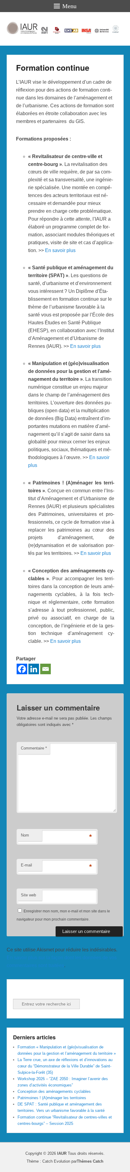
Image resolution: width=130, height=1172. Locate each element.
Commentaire (34, 748)
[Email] (45, 669)
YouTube (45, 991)
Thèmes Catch (90, 1161)
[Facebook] (22, 669)
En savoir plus (60, 250)
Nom (25, 835)
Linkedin (31, 991)
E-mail (26, 865)
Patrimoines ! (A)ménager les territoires (52, 1098)
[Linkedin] (33, 669)
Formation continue (52, 67)
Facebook (18, 991)
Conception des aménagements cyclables (54, 1091)
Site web (28, 895)
